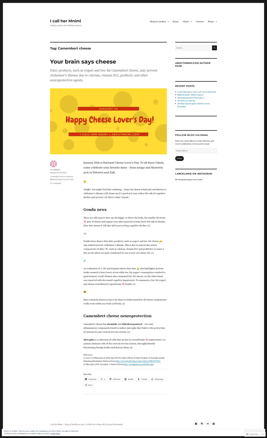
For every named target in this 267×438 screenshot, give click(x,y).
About (186, 21)
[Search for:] (193, 48)
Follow (179, 158)
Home (176, 21)
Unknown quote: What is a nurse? (190, 95)
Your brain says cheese (83, 61)
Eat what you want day (186, 100)
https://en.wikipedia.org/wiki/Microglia (139, 364)
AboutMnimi (55, 169)
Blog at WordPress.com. (74, 424)
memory (69, 176)
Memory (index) (158, 21)
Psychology (62, 172)
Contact (200, 21)
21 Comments (55, 183)
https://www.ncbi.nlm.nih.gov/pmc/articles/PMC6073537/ (138, 361)
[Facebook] (196, 423)
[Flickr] (207, 423)
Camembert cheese (57, 176)
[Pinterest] (213, 423)
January (53, 172)
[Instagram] (201, 423)
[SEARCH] (214, 47)
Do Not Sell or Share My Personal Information (104, 424)
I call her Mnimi (65, 21)
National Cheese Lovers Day (61, 179)
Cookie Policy (55, 433)
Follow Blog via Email (191, 135)
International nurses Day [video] (190, 97)
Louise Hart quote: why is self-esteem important (196, 92)
